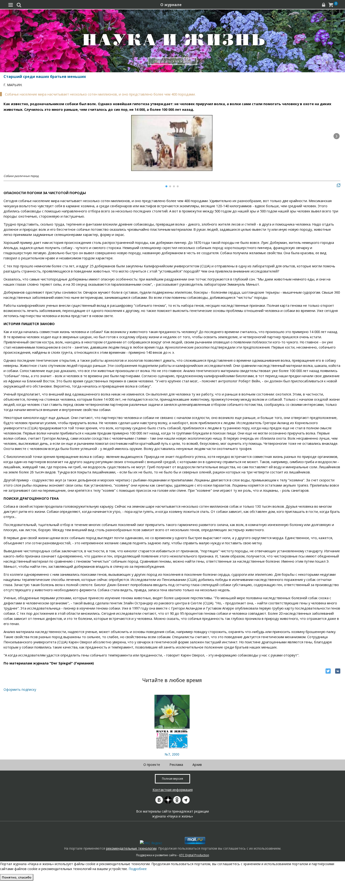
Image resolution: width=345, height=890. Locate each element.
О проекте (151, 764)
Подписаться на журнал (172, 61)
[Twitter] (328, 671)
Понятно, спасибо (16, 877)
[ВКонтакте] (337, 671)
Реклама (176, 764)
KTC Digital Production (194, 855)
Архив (197, 764)
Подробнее (138, 869)
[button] (336, 136)
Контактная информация (173, 789)
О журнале (171, 4)
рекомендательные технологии (131, 848)
